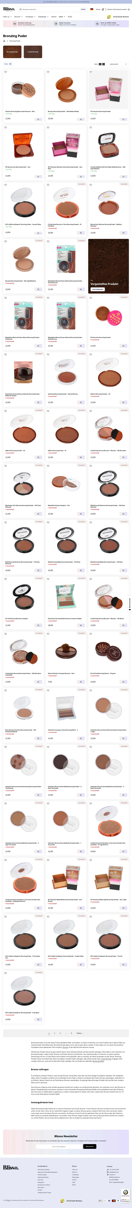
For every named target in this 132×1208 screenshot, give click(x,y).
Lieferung (40, 1180)
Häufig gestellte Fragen (44, 1192)
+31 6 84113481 (114, 1169)
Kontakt (40, 1190)
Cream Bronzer (106, 1059)
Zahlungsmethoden (43, 1177)
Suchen (83, 9)
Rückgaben (41, 1182)
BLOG (70, 17)
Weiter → (80, 1033)
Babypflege (42, 17)
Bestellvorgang (42, 1175)
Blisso (9, 1200)
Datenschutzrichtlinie (44, 1169)
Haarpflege (29, 17)
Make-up (6, 17)
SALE (61, 17)
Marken (54, 17)
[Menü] (129, 1190)
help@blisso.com (114, 1172)
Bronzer (65, 1047)
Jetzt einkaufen (97, 289)
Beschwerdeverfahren (44, 1185)
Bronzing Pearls (98, 1061)
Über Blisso (41, 1187)
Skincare (17, 17)
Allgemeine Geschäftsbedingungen (47, 1172)
